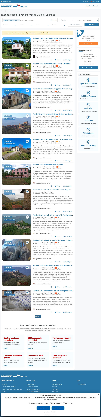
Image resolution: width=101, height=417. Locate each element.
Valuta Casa (55, 391)
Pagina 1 (37, 316)
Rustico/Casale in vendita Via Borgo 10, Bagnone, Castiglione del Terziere (58, 114)
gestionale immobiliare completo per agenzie (37, 329)
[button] (29, 403)
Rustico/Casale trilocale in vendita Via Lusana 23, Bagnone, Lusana (56, 240)
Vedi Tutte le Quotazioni (88, 68)
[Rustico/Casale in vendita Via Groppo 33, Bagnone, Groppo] (16, 98)
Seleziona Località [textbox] (46, 11)
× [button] (98, 394)
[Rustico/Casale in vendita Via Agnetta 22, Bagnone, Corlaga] (16, 300)
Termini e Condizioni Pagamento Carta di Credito (12, 390)
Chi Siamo (4, 384)
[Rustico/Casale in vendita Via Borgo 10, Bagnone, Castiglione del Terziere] (16, 123)
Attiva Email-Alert (88, 44)
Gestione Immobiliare (32, 386)
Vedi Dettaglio (67, 60)
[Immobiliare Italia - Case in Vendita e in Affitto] (14, 5)
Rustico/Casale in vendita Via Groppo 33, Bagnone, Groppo (53, 89)
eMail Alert (54, 386)
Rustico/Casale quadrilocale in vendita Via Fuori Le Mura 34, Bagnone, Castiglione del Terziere (66, 215)
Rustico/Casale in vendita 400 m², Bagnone (48, 164)
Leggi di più (54, 399)
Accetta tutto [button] (43, 408)
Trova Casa (55, 389)
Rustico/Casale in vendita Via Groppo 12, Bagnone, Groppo (53, 139)
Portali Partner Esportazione (34, 391)
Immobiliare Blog (82, 384)
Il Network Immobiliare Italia (8, 386)
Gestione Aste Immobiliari (33, 389)
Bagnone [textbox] (34, 11)
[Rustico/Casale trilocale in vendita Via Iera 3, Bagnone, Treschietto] (16, 199)
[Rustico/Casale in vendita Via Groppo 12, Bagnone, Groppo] (16, 149)
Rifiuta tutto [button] (58, 408)
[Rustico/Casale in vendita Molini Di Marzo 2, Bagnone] (16, 73)
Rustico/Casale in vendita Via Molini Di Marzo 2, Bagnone (53, 38)
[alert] (50, 404)
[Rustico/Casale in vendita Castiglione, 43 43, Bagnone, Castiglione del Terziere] (16, 275)
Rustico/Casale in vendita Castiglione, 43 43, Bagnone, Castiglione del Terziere (60, 265)
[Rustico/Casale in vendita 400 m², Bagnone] (16, 174)
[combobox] (34, 11)
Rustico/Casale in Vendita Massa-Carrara (17, 11)
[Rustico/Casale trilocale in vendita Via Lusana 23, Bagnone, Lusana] (16, 250)
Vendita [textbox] (63, 20)
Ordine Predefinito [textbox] (75, 25)
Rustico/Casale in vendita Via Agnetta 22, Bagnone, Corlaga (54, 291)
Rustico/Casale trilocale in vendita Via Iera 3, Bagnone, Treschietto (56, 190)
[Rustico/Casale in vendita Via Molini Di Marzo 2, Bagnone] (16, 48)
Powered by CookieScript (50, 414)
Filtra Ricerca (91, 24)
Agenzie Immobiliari (57, 384)
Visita (58, 60)
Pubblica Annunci (92, 6)
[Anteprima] (51, 59)
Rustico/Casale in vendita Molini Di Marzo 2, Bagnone (51, 63)
